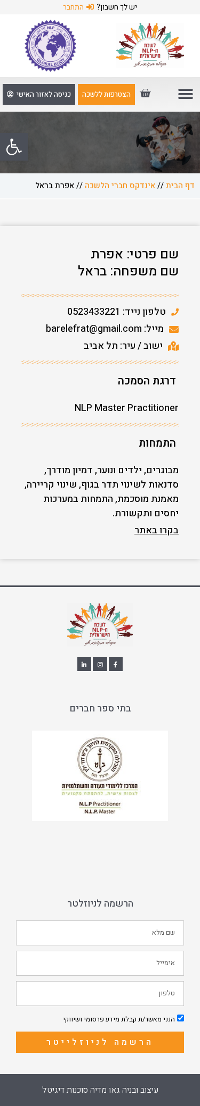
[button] (14, 147)
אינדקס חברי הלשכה (120, 185)
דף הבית (180, 185)
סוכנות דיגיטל (65, 1090)
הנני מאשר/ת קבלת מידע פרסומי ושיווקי (119, 1019)
